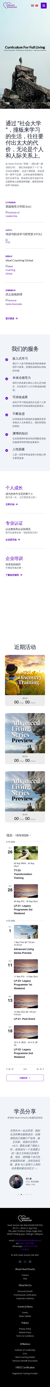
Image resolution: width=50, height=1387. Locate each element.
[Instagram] (25, 1262)
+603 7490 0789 (26, 1243)
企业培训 (14, 558)
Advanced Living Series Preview (24, 951)
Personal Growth (25, 1291)
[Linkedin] (30, 1262)
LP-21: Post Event (24, 1019)
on (35, 1295)
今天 (25, 1069)
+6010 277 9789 (30, 1246)
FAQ (25, 1278)
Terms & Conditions (25, 1336)
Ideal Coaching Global (25, 1357)
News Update (25, 1316)
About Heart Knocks (25, 1269)
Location (25, 1249)
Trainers (25, 1275)
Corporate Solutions (25, 1298)
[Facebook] (20, 1262)
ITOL (25, 1353)
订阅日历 (23, 1077)
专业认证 (14, 523)
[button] (6, 1158)
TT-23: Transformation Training (23, 874)
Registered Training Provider (25, 1373)
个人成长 (14, 487)
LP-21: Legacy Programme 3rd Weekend (23, 909)
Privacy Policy (25, 1328)
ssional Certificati (26, 1295)
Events (25, 1312)
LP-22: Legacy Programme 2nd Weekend (23, 1053)
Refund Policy (25, 1332)
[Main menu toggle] (44, 6)
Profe (16, 1295)
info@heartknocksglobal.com (28, 1240)
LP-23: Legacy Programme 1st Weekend (23, 984)
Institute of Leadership (25, 1350)
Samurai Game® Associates (25, 1360)
